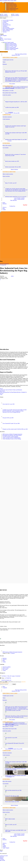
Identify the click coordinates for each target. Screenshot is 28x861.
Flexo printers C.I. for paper (8, 88)
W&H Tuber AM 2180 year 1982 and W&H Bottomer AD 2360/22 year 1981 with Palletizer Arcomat (16, 87)
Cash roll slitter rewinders (8, 20)
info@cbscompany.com (6, 680)
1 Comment (12, 653)
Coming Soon (5, 21)
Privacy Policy (6, 668)
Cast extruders (5, 147)
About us (4, 659)
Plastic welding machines (8, 29)
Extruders (5, 22)
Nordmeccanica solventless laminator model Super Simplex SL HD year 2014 (15, 769)
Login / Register (6, 847)
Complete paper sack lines (8, 59)
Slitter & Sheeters (6, 30)
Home (1, 263)
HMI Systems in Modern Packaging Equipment (12, 434)
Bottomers (5, 64)
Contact (4, 661)
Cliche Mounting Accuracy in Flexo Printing (12, 438)
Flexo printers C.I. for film (8, 90)
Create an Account (4, 855)
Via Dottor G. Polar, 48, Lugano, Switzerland (10, 676)
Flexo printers (5, 23)
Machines (5, 658)
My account (5, 669)
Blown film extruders (7, 145)
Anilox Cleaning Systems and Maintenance (11, 437)
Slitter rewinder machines (8, 174)
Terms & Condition (7, 666)
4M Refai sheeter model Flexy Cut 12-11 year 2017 (15, 196)
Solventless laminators (7, 116)
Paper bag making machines (8, 28)
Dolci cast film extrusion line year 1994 (13, 790)
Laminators (5, 26)
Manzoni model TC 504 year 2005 (12, 113)
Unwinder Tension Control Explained (10, 436)
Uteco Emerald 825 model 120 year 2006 (11, 423)
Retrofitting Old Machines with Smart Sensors (12, 435)
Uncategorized (6, 263)
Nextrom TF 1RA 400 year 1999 (12, 796)
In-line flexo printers (7, 95)
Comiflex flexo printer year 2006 (12, 107)
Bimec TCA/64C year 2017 (11, 183)
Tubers (4, 62)
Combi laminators (6, 119)
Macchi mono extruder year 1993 (12, 161)
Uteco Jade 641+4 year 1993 (8, 404)
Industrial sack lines (7, 24)
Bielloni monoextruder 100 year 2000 (13, 166)
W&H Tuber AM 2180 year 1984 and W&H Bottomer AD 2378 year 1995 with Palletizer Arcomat (16, 716)
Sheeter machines (6, 176)
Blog (4, 660)
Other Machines (6, 27)
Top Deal (4, 31)
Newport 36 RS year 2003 (8, 417)
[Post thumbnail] (5, 650)
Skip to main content (12, 0)
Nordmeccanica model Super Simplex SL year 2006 (16, 139)
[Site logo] (5, 15)
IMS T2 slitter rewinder (10, 818)
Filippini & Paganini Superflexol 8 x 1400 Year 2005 (16, 101)
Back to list (2, 391)
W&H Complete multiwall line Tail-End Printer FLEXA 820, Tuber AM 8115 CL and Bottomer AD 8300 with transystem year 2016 (16, 724)
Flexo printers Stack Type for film (9, 92)
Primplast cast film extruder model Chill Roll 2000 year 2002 (15, 429)
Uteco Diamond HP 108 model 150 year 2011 (14, 743)
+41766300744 (8, 678)
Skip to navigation (4, 0)
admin (12, 276)
